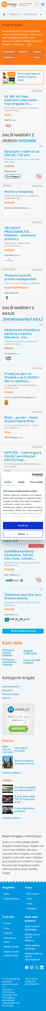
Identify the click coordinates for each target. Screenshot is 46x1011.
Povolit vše (23, 525)
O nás (6, 928)
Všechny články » (12, 772)
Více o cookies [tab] (36, 482)
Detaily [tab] (21, 482)
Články (7, 894)
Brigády (30, 652)
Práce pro (9, 662)
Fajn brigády (31, 929)
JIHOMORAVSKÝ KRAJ (22, 319)
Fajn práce (30, 948)
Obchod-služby (10, 694)
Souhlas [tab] (8, 482)
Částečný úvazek (8, 653)
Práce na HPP (32, 661)
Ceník (29, 898)
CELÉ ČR (10, 540)
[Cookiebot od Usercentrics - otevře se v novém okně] (32, 475)
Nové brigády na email (23, 630)
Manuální (7, 690)
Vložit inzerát (32, 894)
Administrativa (10, 686)
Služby (29, 903)
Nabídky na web (11, 946)
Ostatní (6, 698)
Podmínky (8, 933)
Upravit (21, 534)
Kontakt (7, 923)
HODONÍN (27, 141)
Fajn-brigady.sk (32, 959)
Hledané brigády (11, 898)
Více (29, 44)
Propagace (31, 908)
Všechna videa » (11, 818)
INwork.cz (29, 940)
